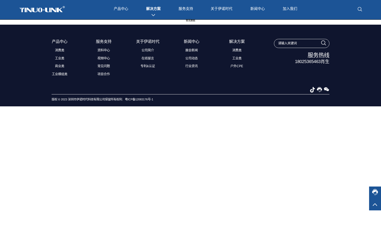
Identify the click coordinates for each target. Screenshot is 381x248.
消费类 (59, 50)
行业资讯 (191, 66)
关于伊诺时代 (221, 9)
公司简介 (148, 50)
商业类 (59, 66)
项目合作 (103, 74)
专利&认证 (147, 66)
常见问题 (103, 66)
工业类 (59, 58)
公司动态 (191, 58)
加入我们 (290, 9)
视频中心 (103, 58)
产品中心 (121, 9)
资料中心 (103, 50)
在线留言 (148, 58)
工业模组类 (59, 74)
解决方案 (153, 9)
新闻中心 (257, 9)
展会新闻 (191, 50)
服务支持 (186, 9)
